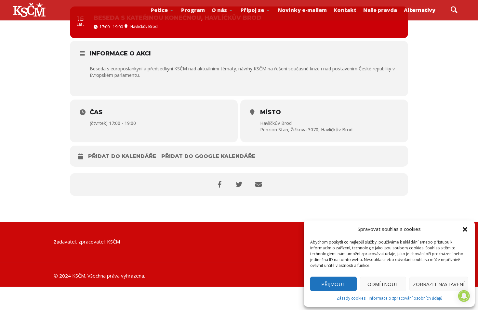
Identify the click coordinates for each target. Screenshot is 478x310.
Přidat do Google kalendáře (208, 156)
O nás (219, 10)
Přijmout (333, 284)
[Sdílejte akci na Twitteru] (239, 184)
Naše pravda (380, 10)
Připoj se (252, 10)
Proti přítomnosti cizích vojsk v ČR (171, 17)
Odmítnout (382, 284)
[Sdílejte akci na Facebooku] (219, 184)
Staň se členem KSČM (262, 19)
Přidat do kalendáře (122, 156)
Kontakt (345, 10)
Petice (159, 10)
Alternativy (419, 10)
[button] (465, 229)
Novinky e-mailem (302, 10)
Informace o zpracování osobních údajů (405, 298)
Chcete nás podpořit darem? (233, 17)
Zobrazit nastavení (439, 284)
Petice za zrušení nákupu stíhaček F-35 (174, 19)
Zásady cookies (351, 298)
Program (193, 10)
